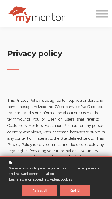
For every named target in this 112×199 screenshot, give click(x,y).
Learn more (18, 179)
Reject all (40, 190)
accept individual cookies (52, 179)
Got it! (75, 190)
